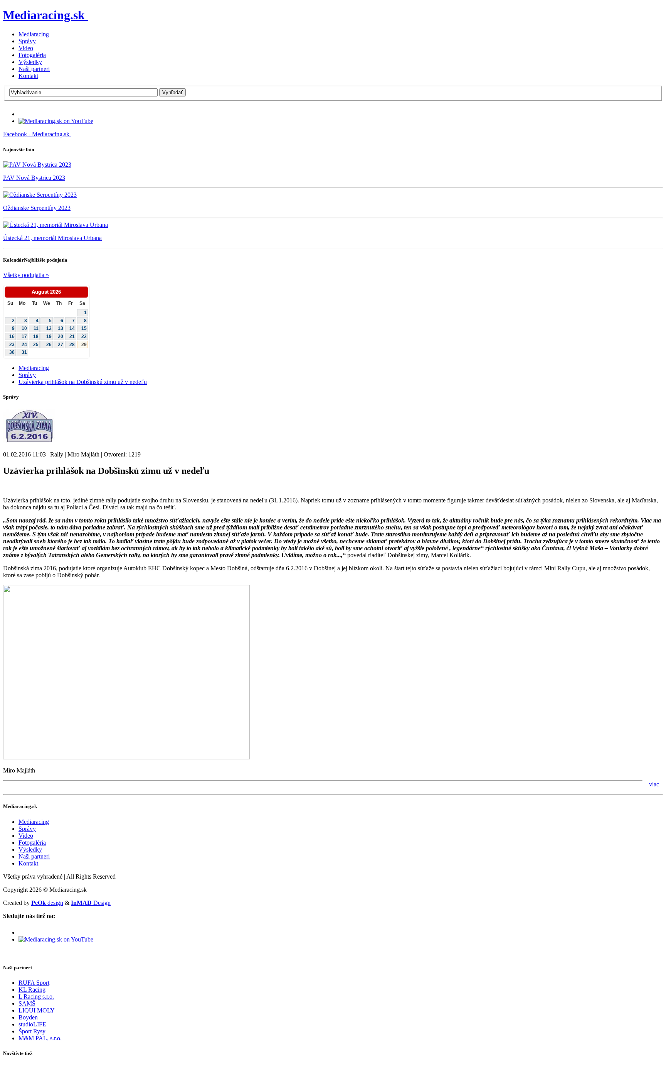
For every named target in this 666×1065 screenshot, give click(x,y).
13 (60, 328)
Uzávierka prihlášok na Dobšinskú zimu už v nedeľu (82, 382)
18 (36, 336)
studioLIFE (32, 1024)
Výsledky (30, 62)
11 (36, 328)
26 (49, 344)
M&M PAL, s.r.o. (40, 1038)
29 (84, 344)
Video (25, 48)
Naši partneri (34, 69)
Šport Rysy (31, 1031)
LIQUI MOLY (36, 1010)
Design (91, 902)
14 (72, 328)
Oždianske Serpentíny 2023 (37, 208)
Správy (27, 41)
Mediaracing (33, 34)
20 (60, 336)
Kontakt (28, 76)
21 (72, 336)
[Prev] (10, 291)
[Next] (82, 291)
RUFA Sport (33, 982)
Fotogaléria (32, 55)
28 (72, 344)
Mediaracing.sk (44, 15)
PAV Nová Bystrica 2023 (34, 177)
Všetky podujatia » (26, 275)
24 (24, 344)
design (47, 902)
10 (24, 328)
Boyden (28, 1017)
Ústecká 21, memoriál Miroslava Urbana (52, 238)
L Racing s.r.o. (36, 996)
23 (12, 344)
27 (60, 344)
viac (654, 784)
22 (84, 336)
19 (49, 336)
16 (12, 336)
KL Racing (31, 989)
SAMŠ (26, 1003)
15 (84, 328)
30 (12, 352)
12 (49, 328)
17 (24, 336)
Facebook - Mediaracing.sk (36, 134)
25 (36, 344)
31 (24, 352)
